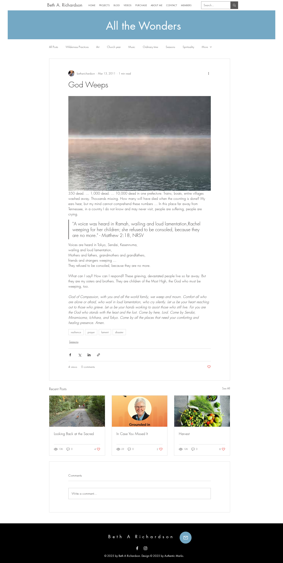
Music (131, 47)
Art (97, 47)
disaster (119, 332)
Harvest (184, 433)
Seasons (170, 47)
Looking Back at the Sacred (74, 433)
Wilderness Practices (77, 47)
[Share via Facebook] (70, 355)
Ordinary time (150, 47)
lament (105, 332)
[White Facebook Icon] (137, 548)
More (205, 47)
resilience (76, 332)
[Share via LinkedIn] (89, 355)
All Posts (53, 47)
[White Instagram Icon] (145, 548)
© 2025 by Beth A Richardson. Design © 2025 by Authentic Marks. (144, 556)
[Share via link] (98, 355)
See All (226, 388)
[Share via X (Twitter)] (79, 355)
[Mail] (186, 538)
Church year (114, 47)
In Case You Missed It (132, 433)
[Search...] (234, 5)
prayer (91, 332)
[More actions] (208, 73)
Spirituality (188, 47)
